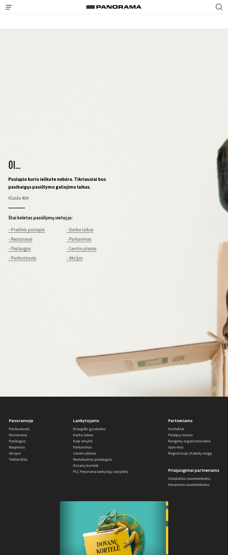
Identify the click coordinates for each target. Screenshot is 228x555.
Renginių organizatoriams (189, 441)
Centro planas (84, 453)
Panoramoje (21, 420)
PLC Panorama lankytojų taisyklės (100, 471)
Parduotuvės (19, 428)
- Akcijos (74, 258)
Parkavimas (82, 447)
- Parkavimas (78, 239)
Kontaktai (176, 428)
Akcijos (15, 453)
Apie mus (176, 447)
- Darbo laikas (79, 230)
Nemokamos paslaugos (92, 459)
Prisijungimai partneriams (193, 470)
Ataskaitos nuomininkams (189, 478)
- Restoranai (20, 239)
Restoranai (18, 434)
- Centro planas (81, 248)
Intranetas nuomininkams (189, 484)
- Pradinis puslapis (26, 230)
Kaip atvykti (83, 441)
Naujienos (17, 447)
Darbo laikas (83, 434)
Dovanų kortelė (85, 465)
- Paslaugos (19, 248)
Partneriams (180, 420)
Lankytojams (86, 420)
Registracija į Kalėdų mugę (190, 453)
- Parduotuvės (22, 258)
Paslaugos (17, 441)
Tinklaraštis (18, 459)
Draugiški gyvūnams (89, 428)
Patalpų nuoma (180, 434)
